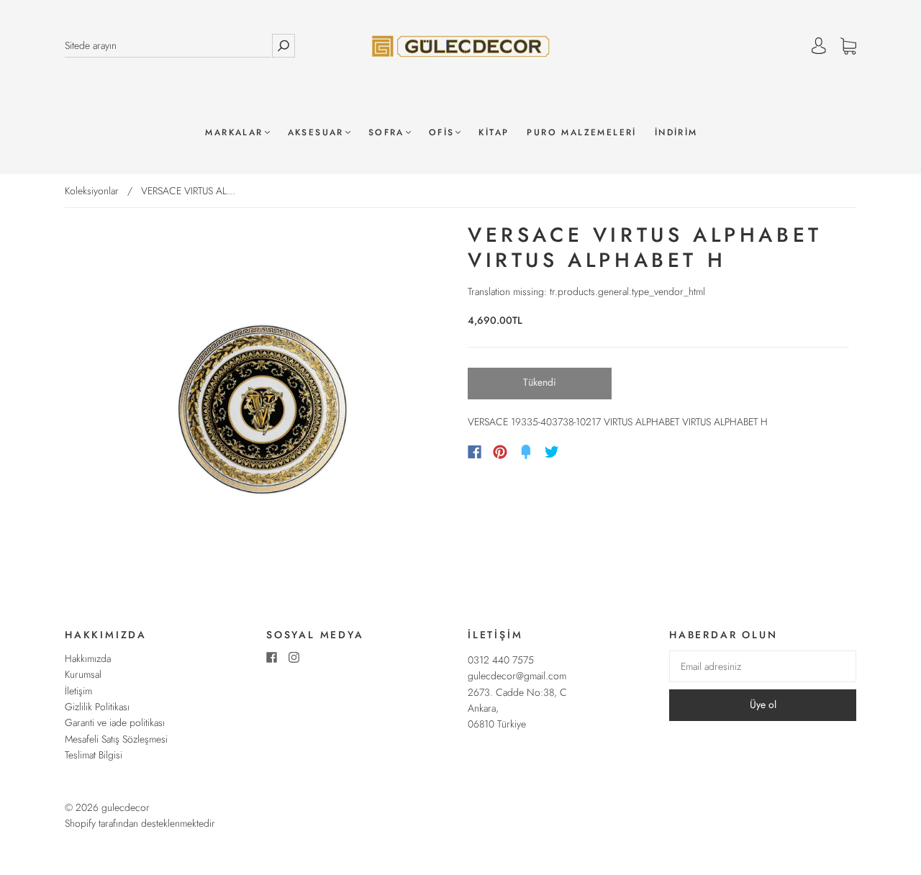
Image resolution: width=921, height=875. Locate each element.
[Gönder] (283, 46)
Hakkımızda (88, 658)
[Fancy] (526, 452)
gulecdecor (125, 807)
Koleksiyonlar (92, 190)
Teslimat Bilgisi (93, 755)
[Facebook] (474, 452)
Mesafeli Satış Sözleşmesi (116, 739)
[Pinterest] (500, 452)
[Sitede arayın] (168, 46)
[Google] (581, 452)
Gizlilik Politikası (97, 706)
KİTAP (493, 132)
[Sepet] (848, 46)
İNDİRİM (676, 132)
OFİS (442, 132)
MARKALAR (234, 132)
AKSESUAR (316, 132)
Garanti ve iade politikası (115, 722)
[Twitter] (552, 452)
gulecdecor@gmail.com (517, 675)
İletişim (78, 691)
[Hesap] (819, 46)
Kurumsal (83, 674)
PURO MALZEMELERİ (581, 132)
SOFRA (386, 132)
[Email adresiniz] (762, 666)
